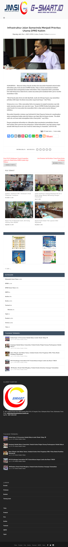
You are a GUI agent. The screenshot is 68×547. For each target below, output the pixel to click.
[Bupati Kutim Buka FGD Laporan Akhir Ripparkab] (49, 209)
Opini (6, 314)
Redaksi (5, 494)
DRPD (7, 292)
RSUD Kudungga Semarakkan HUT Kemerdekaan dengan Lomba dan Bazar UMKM (33, 361)
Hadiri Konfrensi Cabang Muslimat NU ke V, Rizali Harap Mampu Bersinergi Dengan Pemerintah (48, 195)
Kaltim (36, 34)
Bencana (10, 309)
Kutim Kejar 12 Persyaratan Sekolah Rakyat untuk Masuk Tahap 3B (29, 338)
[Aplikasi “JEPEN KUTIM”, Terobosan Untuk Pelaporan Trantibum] (19, 182)
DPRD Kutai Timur (10, 288)
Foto (4, 517)
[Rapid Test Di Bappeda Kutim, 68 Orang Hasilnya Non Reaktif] (19, 209)
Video (6, 327)
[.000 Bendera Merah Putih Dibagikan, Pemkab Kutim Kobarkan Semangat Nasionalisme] (7, 369)
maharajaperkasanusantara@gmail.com (18, 413)
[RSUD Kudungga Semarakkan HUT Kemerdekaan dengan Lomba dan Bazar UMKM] (7, 362)
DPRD (32, 34)
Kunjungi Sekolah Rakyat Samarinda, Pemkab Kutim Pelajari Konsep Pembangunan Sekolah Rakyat (35, 345)
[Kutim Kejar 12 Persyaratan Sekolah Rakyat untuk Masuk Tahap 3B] (7, 339)
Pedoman (5, 490)
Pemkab (41, 34)
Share (49, 136)
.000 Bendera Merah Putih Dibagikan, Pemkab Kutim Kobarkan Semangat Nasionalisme (34, 368)
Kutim (7, 301)
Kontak (5, 485)
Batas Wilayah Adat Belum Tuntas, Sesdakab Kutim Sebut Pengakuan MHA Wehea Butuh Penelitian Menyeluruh (34, 353)
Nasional (7, 305)
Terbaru (46, 34)
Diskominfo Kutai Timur (12, 279)
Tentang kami (7, 498)
